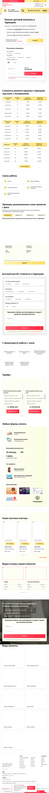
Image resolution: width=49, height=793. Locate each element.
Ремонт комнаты (8, 727)
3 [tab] (24, 592)
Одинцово (7, 788)
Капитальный (22, 767)
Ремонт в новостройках (24, 757)
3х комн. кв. (22, 762)
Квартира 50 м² (7, 215)
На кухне (32, 764)
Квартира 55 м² (18, 215)
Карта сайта (43, 788)
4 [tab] (25, 592)
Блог (42, 766)
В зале (32, 759)
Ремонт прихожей (31, 686)
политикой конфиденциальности (36, 331)
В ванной (32, 762)
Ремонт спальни (31, 727)
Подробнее (35, 40)
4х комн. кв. (22, 764)
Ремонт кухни (30, 706)
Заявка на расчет (36, 1)
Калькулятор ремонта (14, 1)
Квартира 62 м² (30, 215)
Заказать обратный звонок (38, 6)
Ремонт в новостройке (9, 665)
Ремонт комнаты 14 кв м (10, 686)
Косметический (23, 766)
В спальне (33, 761)
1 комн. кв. (22, 759)
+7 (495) (39, 3)
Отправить (33, 73)
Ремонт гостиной (8, 747)
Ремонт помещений (9, 706)
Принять (31, 787)
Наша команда (43, 557)
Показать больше (24, 166)
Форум (42, 762)
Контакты (43, 757)
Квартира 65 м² (41, 215)
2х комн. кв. (22, 761)
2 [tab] (23, 592)
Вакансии (43, 761)
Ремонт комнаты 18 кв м (33, 665)
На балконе (33, 766)
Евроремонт (33, 757)
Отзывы (42, 759)
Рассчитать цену (13, 411)
